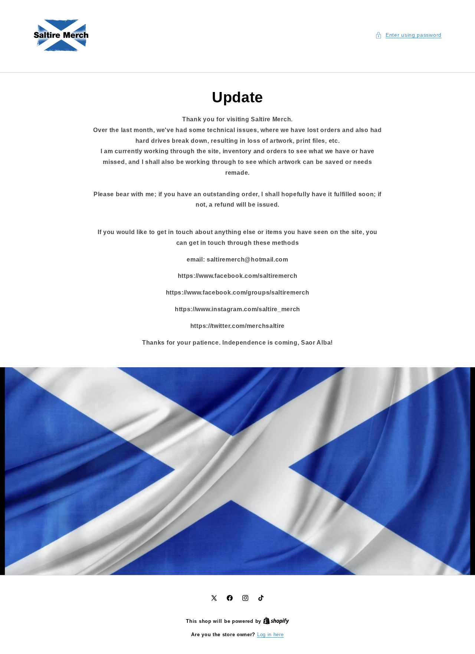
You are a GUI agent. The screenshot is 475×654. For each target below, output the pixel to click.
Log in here (270, 634)
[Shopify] (276, 621)
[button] (408, 35)
